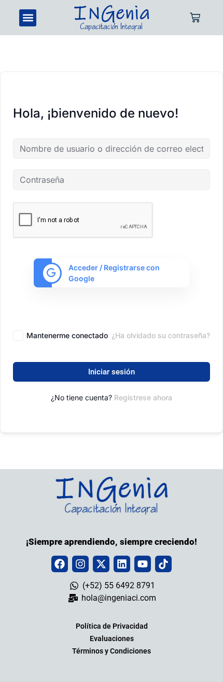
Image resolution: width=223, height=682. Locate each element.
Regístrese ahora (143, 397)
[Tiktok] (163, 564)
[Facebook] (59, 564)
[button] (27, 17)
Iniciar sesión (111, 371)
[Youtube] (142, 564)
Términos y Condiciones (111, 651)
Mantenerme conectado (67, 335)
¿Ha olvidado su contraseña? (161, 335)
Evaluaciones (112, 638)
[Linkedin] (122, 564)
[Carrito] (195, 17)
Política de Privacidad (112, 626)
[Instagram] (80, 564)
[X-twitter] (101, 564)
